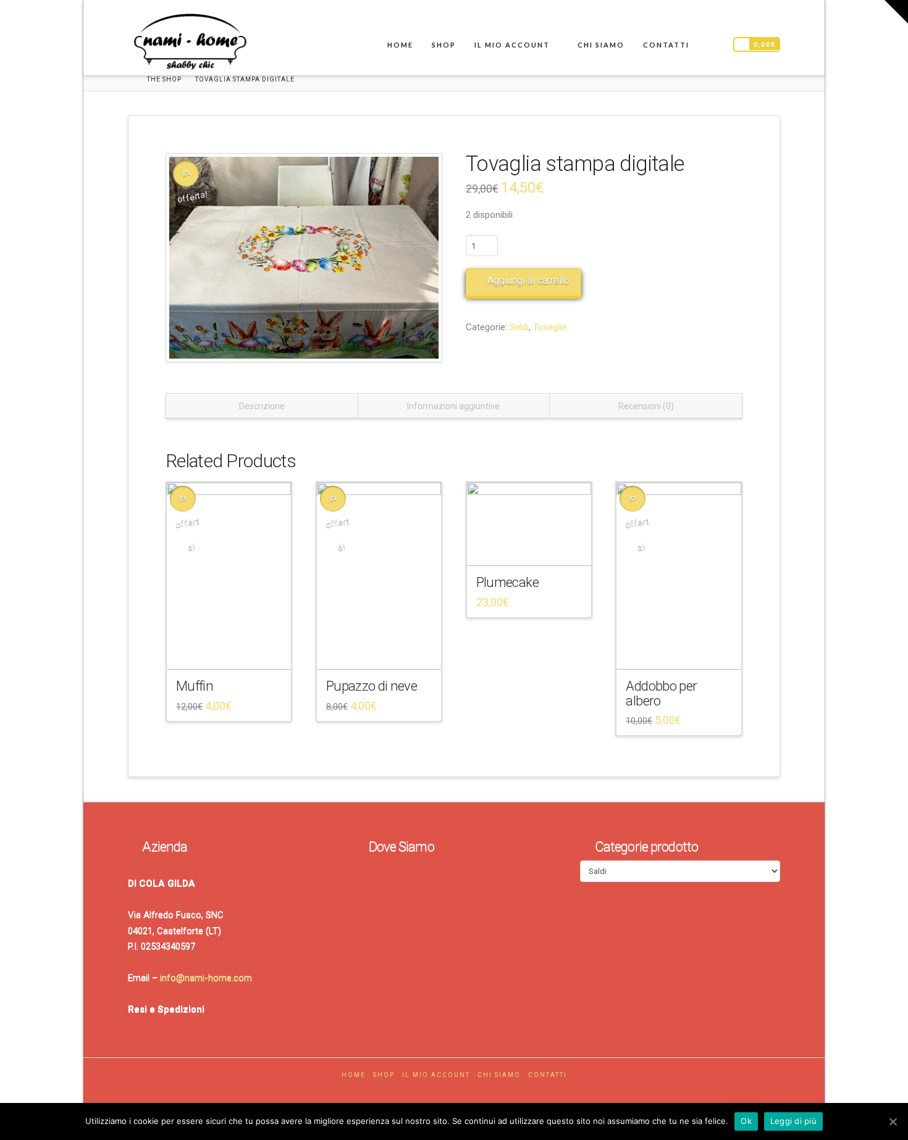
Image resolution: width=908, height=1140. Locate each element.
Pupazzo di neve (371, 686)
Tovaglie (549, 327)
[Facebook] (441, 1092)
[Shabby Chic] (189, 44)
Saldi (519, 327)
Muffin (194, 686)
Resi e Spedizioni (166, 1009)
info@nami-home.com (206, 977)
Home (354, 1074)
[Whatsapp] (467, 1092)
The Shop (164, 79)
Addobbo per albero (661, 693)
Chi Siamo (499, 1074)
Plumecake (507, 582)
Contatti (547, 1074)
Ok (746, 1121)
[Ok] (892, 1121)
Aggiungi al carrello (528, 280)
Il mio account (436, 1074)
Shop (384, 1074)
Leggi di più (793, 1121)
